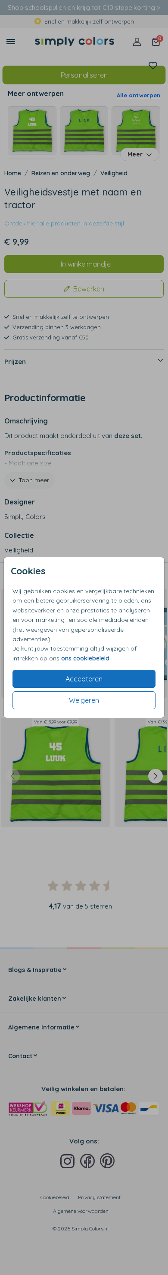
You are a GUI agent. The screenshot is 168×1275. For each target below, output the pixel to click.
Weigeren (84, 700)
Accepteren (84, 679)
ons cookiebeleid (85, 658)
